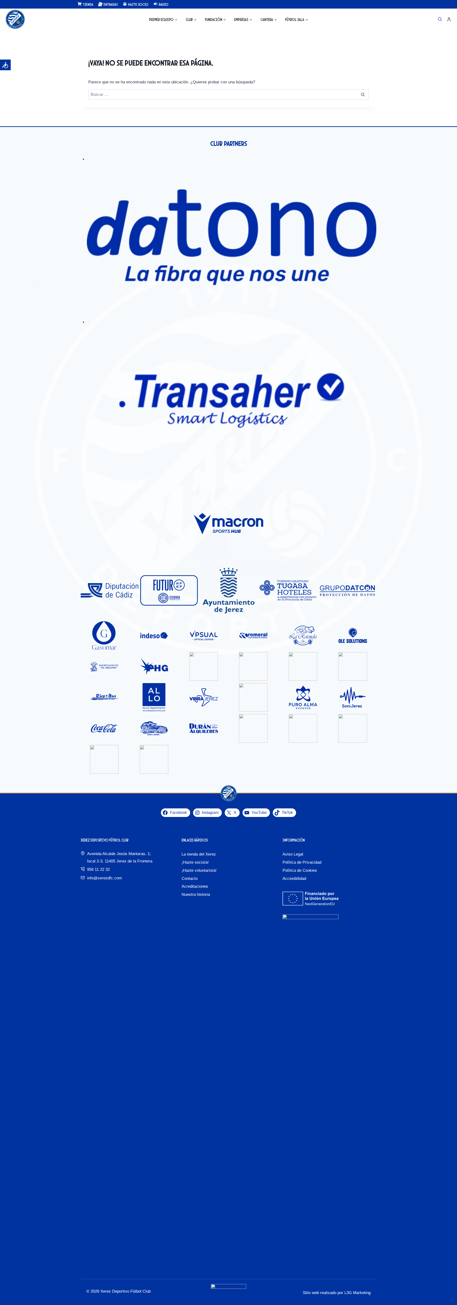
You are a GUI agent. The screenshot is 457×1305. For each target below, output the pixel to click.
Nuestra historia (196, 894)
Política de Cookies (300, 870)
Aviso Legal (293, 854)
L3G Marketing (357, 1292)
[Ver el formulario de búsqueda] (440, 19)
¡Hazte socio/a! (195, 862)
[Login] (449, 19)
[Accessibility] (5, 65)
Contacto (190, 878)
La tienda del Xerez (199, 854)
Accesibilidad (294, 878)
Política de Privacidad (302, 862)
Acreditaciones (195, 886)
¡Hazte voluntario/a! (199, 870)
